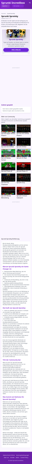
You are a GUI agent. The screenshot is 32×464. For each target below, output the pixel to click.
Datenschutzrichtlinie (9, 455)
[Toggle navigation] (30, 3)
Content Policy (24, 457)
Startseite (3, 13)
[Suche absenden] (14, 6)
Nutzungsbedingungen (22, 455)
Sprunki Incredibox (13, 2)
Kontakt (12, 457)
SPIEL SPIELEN (16, 50)
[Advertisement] (16, 85)
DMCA (17, 457)
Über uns (6, 457)
